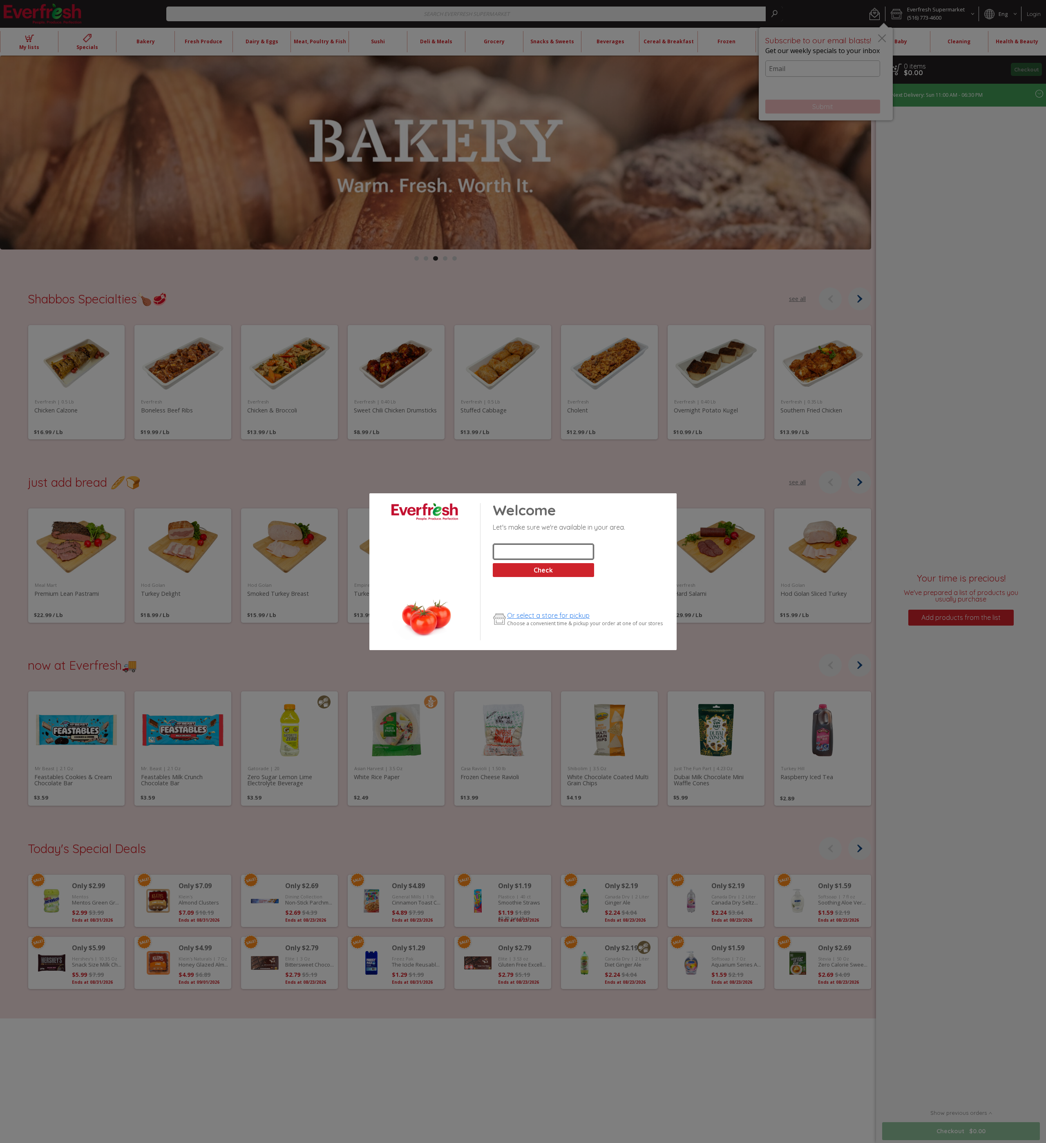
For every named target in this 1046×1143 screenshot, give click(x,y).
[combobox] (543, 552)
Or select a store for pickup (548, 615)
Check (543, 570)
